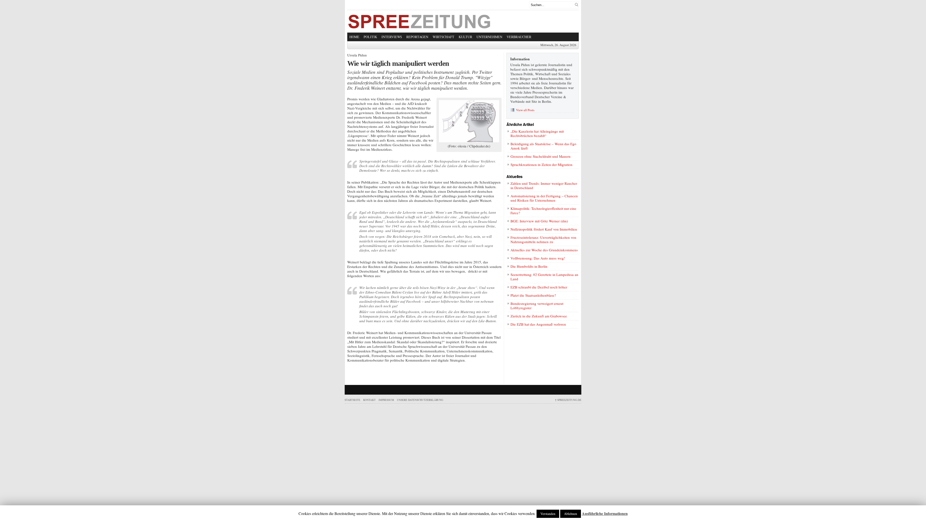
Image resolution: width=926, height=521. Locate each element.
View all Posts (525, 110)
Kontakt (369, 400)
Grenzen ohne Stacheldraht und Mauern (541, 156)
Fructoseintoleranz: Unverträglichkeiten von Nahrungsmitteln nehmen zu (543, 239)
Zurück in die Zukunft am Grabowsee (539, 316)
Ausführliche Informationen (605, 513)
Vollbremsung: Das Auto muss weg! (538, 258)
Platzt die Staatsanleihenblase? (533, 295)
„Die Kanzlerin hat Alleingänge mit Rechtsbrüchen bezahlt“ (537, 133)
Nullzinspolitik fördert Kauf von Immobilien (544, 229)
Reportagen (417, 36)
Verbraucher (519, 36)
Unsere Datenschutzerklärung (420, 400)
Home (354, 36)
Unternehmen (489, 36)
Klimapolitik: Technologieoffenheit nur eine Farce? (543, 210)
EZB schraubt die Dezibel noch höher (539, 287)
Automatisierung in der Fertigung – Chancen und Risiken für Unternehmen (544, 198)
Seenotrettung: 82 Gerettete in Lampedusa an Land (544, 276)
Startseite (352, 400)
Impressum (386, 400)
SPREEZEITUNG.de (568, 400)
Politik (370, 36)
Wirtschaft (443, 36)
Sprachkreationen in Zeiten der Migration (541, 164)
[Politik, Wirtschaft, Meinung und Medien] (419, 27)
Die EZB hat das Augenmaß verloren (538, 324)
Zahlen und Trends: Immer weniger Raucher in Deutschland (544, 185)
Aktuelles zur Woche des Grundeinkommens (544, 249)
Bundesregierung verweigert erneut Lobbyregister (537, 305)
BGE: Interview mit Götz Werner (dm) (539, 221)
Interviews (391, 36)
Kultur (465, 36)
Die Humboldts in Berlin (529, 266)
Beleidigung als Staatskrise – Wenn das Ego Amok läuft (543, 146)
